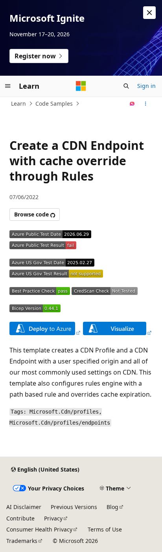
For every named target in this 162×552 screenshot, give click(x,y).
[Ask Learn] (132, 103)
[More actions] (146, 103)
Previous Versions (74, 507)
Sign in (146, 86)
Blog (112, 507)
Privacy (53, 518)
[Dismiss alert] (149, 12)
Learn (18, 103)
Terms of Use (105, 529)
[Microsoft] (81, 86)
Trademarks (21, 541)
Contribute (20, 518)
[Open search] (126, 86)
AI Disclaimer (23, 507)
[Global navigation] (8, 86)
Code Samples (54, 103)
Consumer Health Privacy (39, 529)
